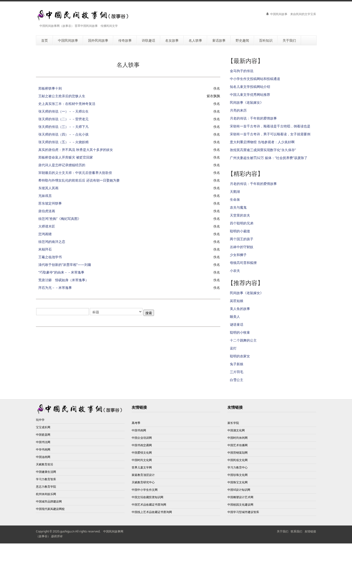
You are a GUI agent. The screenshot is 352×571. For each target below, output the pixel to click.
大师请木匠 (46, 226)
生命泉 (235, 199)
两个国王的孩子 (241, 239)
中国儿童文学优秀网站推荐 (250, 94)
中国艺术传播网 (237, 445)
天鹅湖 (235, 191)
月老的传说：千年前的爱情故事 (253, 118)
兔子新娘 (236, 364)
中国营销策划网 (237, 453)
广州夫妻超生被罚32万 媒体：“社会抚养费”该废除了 (268, 157)
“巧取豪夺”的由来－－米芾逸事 (61, 272)
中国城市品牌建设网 (49, 501)
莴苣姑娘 (236, 300)
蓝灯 (233, 348)
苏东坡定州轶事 (50, 203)
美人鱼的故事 (240, 308)
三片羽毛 (236, 372)
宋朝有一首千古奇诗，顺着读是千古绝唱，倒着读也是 (270, 126)
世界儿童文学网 (142, 467)
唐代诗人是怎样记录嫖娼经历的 (61, 165)
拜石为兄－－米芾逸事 (55, 287)
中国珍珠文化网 (237, 475)
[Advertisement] (176, 556)
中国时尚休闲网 (237, 438)
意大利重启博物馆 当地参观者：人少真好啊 (262, 142)
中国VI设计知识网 (238, 490)
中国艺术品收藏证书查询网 (149, 504)
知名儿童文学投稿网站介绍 (250, 86)
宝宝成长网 (43, 427)
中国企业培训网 (142, 438)
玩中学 (40, 420)
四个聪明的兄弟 (241, 223)
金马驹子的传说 (241, 71)
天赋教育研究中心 (143, 482)
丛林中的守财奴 (241, 247)
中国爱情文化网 (142, 453)
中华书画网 (43, 449)
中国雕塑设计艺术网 (240, 497)
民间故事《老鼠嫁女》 (246, 102)
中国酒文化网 (236, 430)
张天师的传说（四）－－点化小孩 (63, 134)
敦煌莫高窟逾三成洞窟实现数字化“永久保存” (263, 150)
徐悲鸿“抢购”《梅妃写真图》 (59, 218)
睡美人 (235, 316)
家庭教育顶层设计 (143, 475)
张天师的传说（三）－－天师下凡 (63, 126)
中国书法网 (43, 442)
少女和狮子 (238, 254)
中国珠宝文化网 (237, 482)
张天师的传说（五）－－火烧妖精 (63, 142)
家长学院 (233, 423)
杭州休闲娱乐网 (46, 494)
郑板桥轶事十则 (50, 88)
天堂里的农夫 (240, 215)
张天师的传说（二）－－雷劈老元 (63, 119)
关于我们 (282, 531)
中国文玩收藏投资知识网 (147, 497)
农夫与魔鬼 (238, 207)
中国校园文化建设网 (240, 504)
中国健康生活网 (46, 472)
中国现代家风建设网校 (50, 509)
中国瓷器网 (43, 435)
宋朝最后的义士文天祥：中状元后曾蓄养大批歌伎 (75, 172)
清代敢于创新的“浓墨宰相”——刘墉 (64, 264)
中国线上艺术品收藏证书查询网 (152, 512)
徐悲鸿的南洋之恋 (51, 241)
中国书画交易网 (142, 445)
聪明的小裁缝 (240, 231)
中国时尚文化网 (142, 460)
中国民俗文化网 (237, 460)
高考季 (136, 423)
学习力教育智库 (46, 479)
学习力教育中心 (237, 467)
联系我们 (296, 531)
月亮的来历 (238, 110)
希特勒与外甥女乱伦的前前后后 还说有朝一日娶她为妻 (79, 180)
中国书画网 (139, 430)
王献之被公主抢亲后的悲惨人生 (61, 96)
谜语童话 (236, 324)
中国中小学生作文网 (145, 490)
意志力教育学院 (46, 487)
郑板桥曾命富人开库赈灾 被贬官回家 (65, 157)
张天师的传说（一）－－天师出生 (63, 111)
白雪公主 (236, 379)
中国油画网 (43, 457)
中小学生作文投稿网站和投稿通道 (255, 78)
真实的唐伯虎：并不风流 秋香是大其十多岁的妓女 (75, 149)
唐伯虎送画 (46, 211)
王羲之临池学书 (50, 257)
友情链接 (310, 531)
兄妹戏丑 (45, 195)
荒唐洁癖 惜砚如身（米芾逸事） (63, 280)
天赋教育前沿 (44, 464)
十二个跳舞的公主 (243, 340)
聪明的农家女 (240, 356)
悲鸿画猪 (45, 234)
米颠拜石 (45, 249)
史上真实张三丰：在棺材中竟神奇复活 (66, 103)
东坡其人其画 (48, 188)
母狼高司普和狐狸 (243, 262)
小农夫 (235, 270)
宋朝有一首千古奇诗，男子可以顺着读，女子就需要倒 (270, 134)
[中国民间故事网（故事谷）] (83, 15)
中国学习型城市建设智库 (243, 512)
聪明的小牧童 (240, 332)
